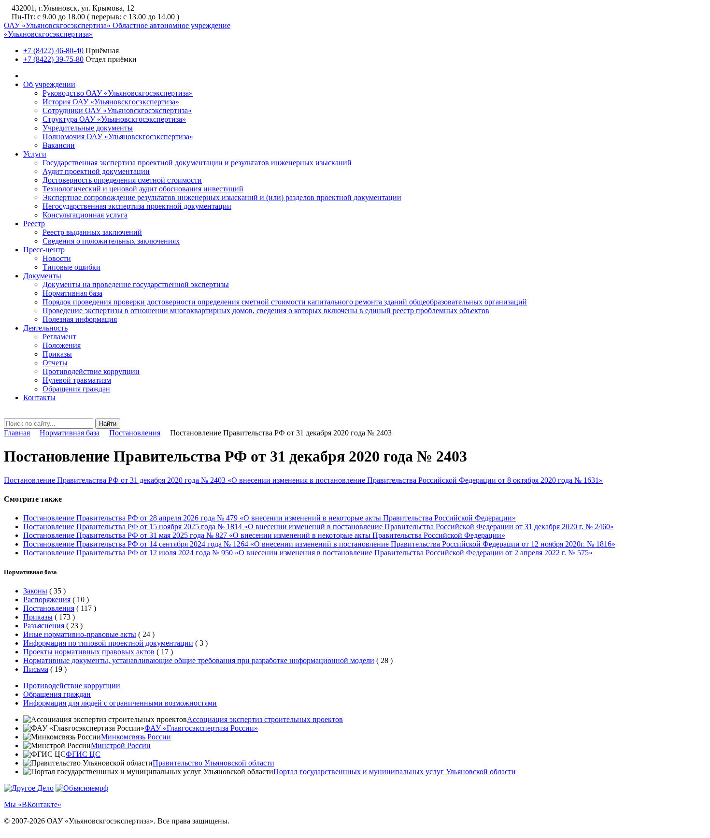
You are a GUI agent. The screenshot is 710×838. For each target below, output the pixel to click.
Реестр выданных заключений (92, 232)
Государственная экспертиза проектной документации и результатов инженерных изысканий (197, 163)
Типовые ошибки (71, 267)
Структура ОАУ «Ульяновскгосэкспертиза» (114, 119)
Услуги (34, 154)
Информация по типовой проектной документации (108, 643)
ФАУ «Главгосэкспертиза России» (201, 728)
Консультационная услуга (85, 215)
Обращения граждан (76, 389)
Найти (107, 423)
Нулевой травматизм (77, 380)
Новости (57, 258)
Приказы (57, 354)
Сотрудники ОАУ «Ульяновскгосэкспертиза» (117, 110)
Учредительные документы (88, 128)
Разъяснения (43, 625)
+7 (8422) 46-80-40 (53, 50)
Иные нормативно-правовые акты (79, 634)
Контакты (39, 397)
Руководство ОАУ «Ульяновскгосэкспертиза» (118, 93)
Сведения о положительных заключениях (111, 241)
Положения (62, 345)
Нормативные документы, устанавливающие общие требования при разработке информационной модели (198, 660)
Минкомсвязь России (136, 737)
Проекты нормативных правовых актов (89, 652)
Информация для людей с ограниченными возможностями (120, 703)
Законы (35, 591)
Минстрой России (121, 745)
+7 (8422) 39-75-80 (53, 59)
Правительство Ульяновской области (213, 763)
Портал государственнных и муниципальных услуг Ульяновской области (394, 771)
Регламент (59, 336)
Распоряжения (47, 599)
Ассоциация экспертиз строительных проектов (265, 719)
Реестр (34, 223)
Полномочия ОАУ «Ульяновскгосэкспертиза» (118, 136)
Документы (42, 276)
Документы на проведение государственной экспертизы (136, 284)
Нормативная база (72, 293)
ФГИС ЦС (83, 754)
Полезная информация (80, 319)
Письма (35, 669)
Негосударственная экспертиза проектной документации (137, 206)
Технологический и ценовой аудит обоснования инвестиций (143, 189)
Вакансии (59, 145)
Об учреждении (49, 84)
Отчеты (55, 363)
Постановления (134, 433)
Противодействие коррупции (91, 371)
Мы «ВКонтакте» (32, 804)
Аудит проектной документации (96, 171)
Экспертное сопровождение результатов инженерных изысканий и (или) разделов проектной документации (222, 197)
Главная (17, 433)
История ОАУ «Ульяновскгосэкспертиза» (111, 102)
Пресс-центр (44, 250)
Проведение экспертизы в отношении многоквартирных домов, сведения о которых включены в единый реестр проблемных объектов (266, 310)
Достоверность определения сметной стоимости (122, 180)
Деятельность (45, 328)
